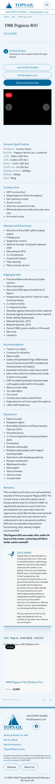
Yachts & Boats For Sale (16, 735)
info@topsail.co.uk (39, 11)
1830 (6, 638)
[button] (15, 133)
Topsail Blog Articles (14, 749)
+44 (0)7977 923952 (15, 11)
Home (6, 17)
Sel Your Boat (11, 739)
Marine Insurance (12, 744)
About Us (29, 767)
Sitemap (11, 767)
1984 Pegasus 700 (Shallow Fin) (24, 682)
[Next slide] (46, 107)
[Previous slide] (8, 107)
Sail (13, 17)
